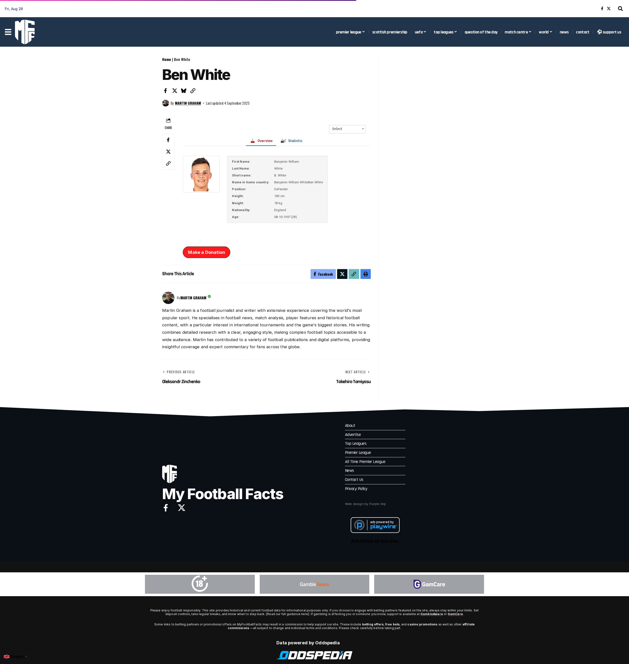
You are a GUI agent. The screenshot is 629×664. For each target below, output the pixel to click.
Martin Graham (188, 103)
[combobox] (347, 128)
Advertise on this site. (375, 541)
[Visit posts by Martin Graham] (165, 103)
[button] (620, 8)
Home (166, 59)
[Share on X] (174, 91)
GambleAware (431, 614)
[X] (609, 8)
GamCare (455, 614)
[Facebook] (602, 8)
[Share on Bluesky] (183, 91)
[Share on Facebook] (165, 91)
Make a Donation (206, 252)
